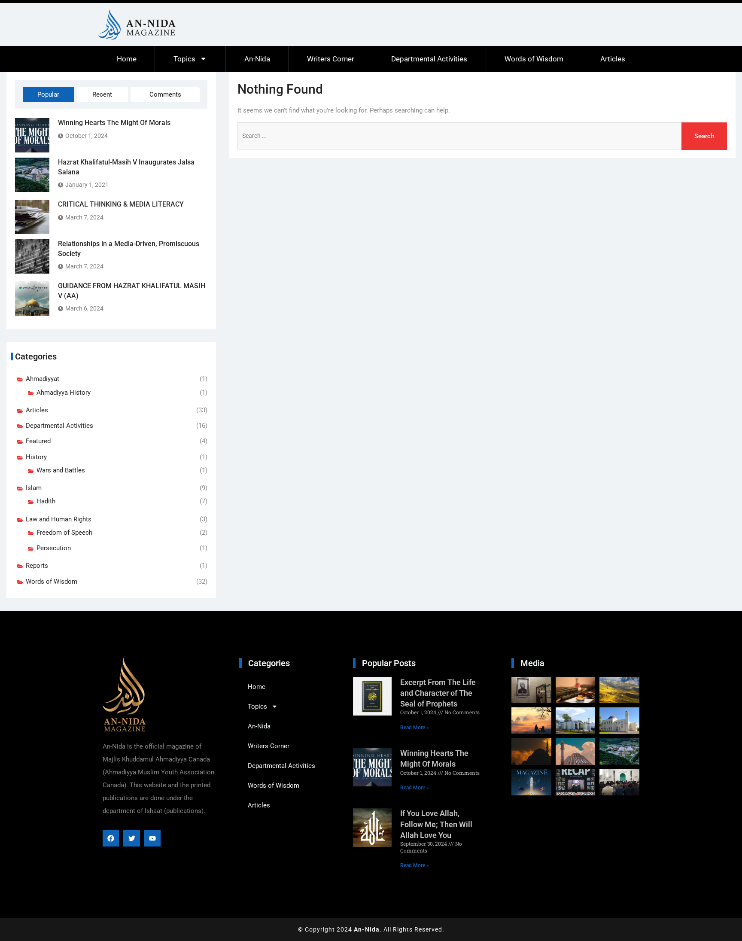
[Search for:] (482, 135)
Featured (38, 441)
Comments (165, 94)
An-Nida (257, 59)
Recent (102, 94)
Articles (612, 59)
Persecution (53, 548)
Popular (48, 94)
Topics (184, 59)
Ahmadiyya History (63, 392)
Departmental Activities (429, 59)
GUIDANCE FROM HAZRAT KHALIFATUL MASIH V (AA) (131, 290)
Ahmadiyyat (42, 379)
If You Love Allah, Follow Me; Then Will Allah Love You (436, 824)
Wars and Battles (60, 470)
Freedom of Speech (64, 532)
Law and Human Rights (58, 519)
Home (127, 59)
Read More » (414, 728)
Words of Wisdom (534, 59)
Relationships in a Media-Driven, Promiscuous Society (128, 248)
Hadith (45, 501)
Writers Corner (330, 59)
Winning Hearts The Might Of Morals (114, 123)
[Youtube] (152, 838)
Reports (37, 565)
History (36, 457)
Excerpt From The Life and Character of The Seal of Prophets (438, 693)
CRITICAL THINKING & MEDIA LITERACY (121, 204)
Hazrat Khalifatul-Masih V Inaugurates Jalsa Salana (126, 167)
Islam (34, 488)
